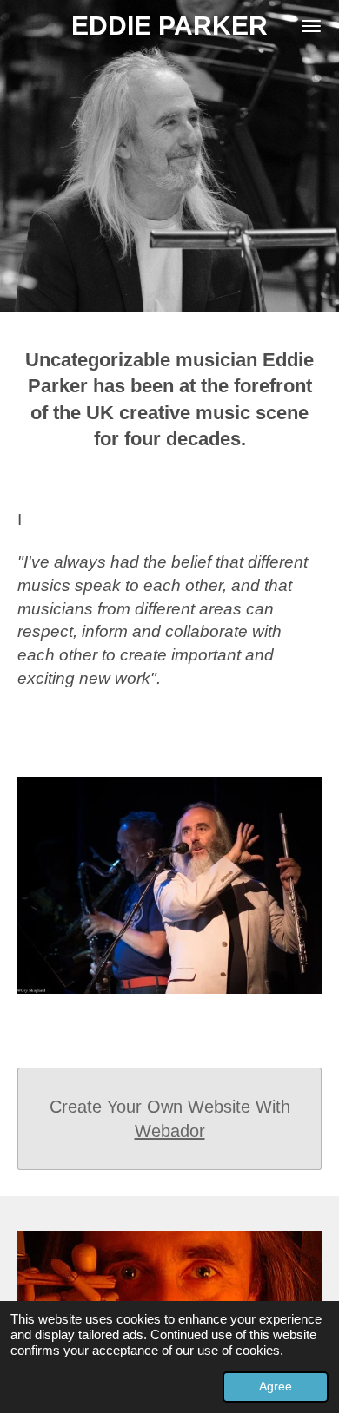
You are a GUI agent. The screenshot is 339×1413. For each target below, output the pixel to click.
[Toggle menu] (311, 26)
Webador (170, 1130)
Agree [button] (275, 1386)
